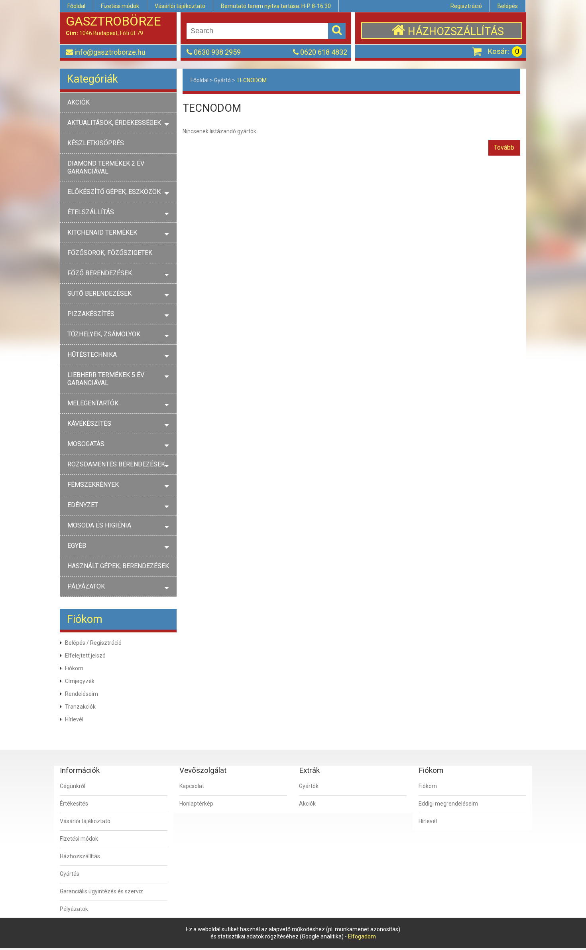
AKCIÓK (78, 102)
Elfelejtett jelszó (85, 655)
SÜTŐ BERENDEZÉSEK (99, 293)
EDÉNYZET (82, 505)
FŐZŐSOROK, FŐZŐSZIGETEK (109, 253)
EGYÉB (76, 545)
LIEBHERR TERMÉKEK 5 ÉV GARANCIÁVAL (105, 379)
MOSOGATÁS (85, 444)
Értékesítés (74, 803)
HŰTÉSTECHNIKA (92, 354)
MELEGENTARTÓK (92, 403)
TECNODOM (251, 80)
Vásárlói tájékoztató (180, 6)
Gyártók (309, 786)
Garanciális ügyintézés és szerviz (101, 891)
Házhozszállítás (80, 856)
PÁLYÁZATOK (86, 586)
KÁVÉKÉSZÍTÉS (89, 423)
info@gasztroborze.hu (110, 52)
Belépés (508, 6)
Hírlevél (74, 719)
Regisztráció (466, 6)
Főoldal (76, 6)
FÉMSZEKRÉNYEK (93, 484)
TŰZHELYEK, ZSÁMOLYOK (103, 334)
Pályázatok (74, 909)
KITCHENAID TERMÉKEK (102, 232)
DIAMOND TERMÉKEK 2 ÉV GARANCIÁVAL (105, 167)
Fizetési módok (120, 6)
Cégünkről (72, 786)
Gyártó (222, 80)
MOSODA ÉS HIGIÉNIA (99, 525)
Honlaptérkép (196, 803)
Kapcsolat (191, 786)
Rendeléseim (81, 694)
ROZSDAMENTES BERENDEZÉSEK (116, 464)
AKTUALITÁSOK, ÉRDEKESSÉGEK (114, 122)
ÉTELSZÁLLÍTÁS (90, 212)
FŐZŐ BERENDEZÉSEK (99, 273)
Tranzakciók (80, 706)
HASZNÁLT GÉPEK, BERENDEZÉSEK (118, 566)
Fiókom (74, 668)
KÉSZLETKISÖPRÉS (95, 143)
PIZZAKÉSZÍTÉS (90, 314)
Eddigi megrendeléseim (448, 803)
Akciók (307, 803)
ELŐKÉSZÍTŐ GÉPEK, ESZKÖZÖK (114, 192)
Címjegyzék (79, 681)
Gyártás (69, 874)
